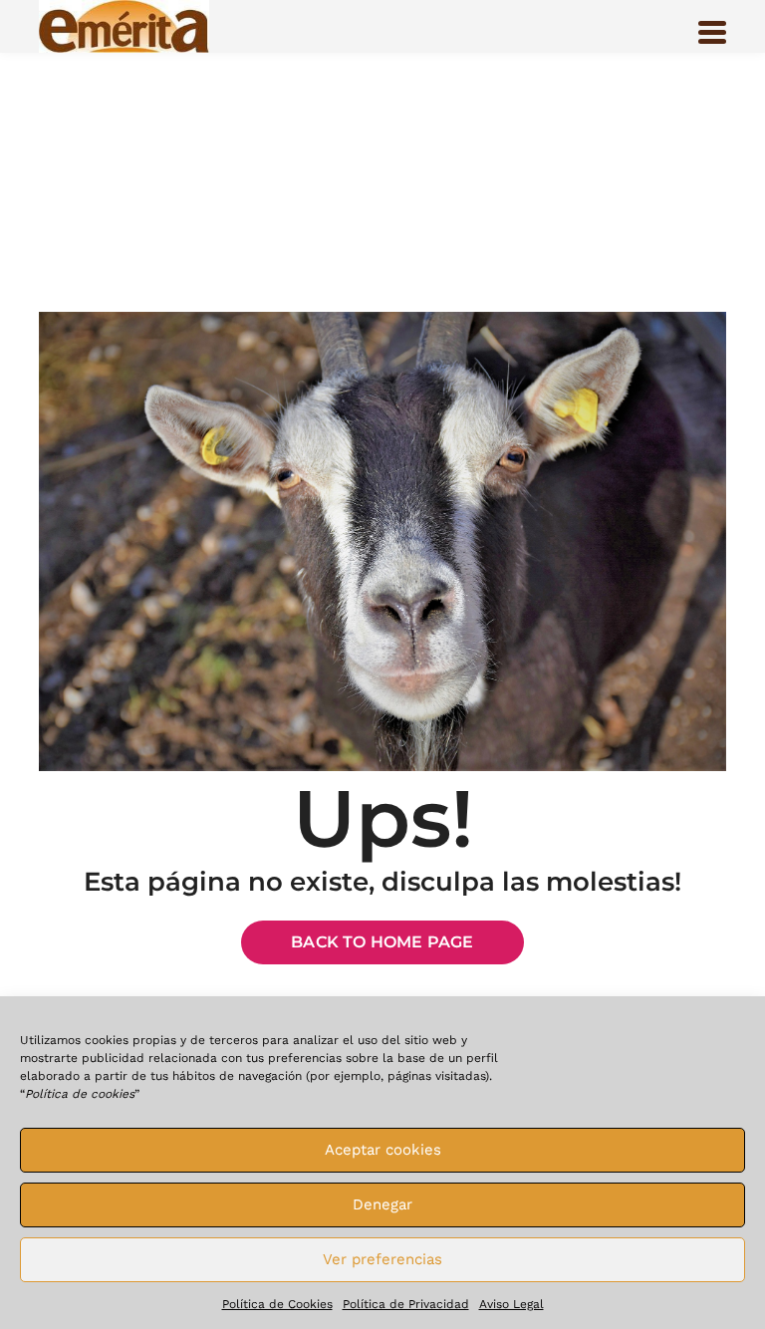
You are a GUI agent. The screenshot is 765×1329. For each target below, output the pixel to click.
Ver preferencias (382, 1259)
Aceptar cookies (383, 1150)
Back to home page (382, 941)
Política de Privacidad (406, 1304)
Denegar (382, 1204)
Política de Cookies (277, 1304)
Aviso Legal (511, 1304)
